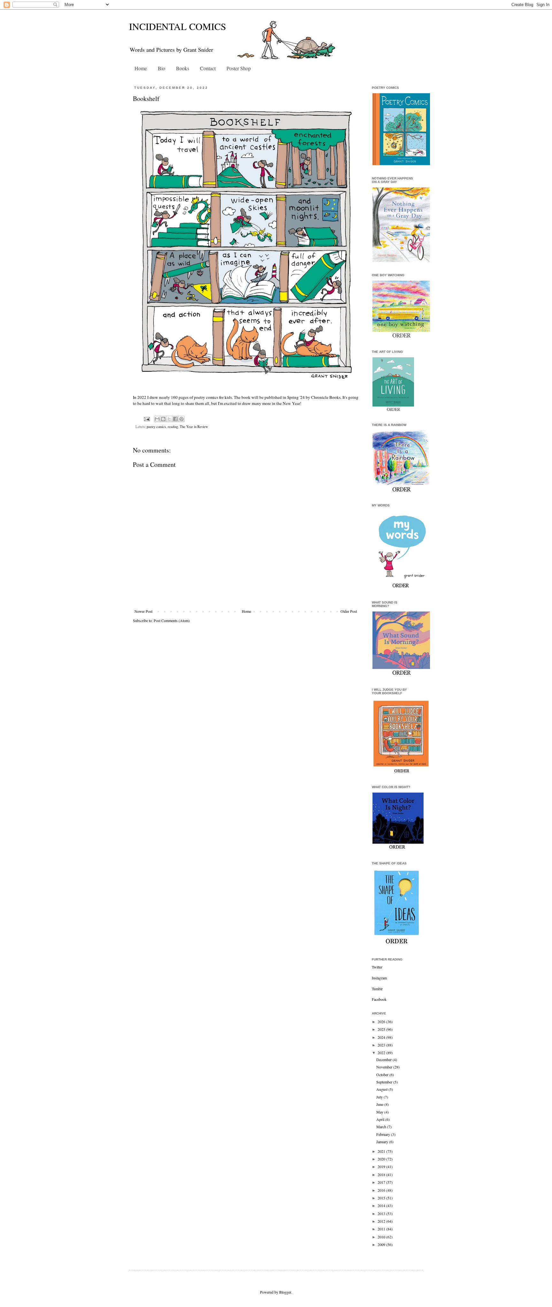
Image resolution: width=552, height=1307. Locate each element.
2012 (382, 1221)
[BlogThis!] (163, 419)
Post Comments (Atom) (172, 620)
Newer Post (143, 611)
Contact (208, 68)
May (380, 1111)
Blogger (285, 1292)
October (382, 1074)
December (384, 1059)
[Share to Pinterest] (181, 419)
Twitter (377, 966)
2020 (382, 1158)
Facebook (379, 999)
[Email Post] (146, 418)
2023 (382, 1044)
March (381, 1126)
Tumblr (377, 988)
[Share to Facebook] (175, 419)
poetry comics (156, 426)
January (382, 1141)
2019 (382, 1166)
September (384, 1081)
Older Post (349, 611)
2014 (382, 1205)
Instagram (379, 977)
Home (140, 68)
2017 (382, 1182)
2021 (382, 1151)
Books (182, 68)
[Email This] (157, 419)
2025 (382, 1029)
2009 (382, 1244)
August (382, 1089)
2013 (382, 1213)
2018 (382, 1174)
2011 (382, 1228)
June (380, 1104)
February (383, 1134)
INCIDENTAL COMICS (177, 26)
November (384, 1066)
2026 (382, 1021)
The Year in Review (194, 426)
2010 (382, 1236)
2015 (382, 1197)
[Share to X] (169, 419)
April (380, 1119)
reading (173, 426)
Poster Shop (238, 68)
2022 (382, 1052)
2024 (382, 1037)
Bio (161, 68)
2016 (382, 1190)
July (380, 1096)
